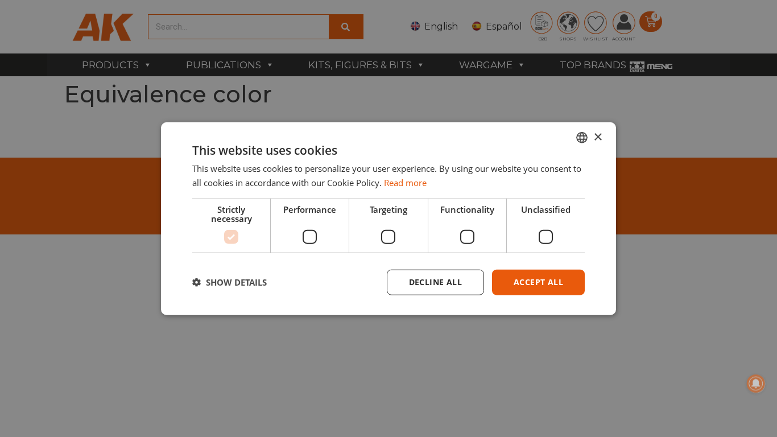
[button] (229, 282)
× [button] (597, 137)
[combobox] (582, 137)
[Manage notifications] (756, 383)
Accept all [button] (538, 282)
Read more (405, 182)
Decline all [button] (435, 282)
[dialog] (388, 218)
